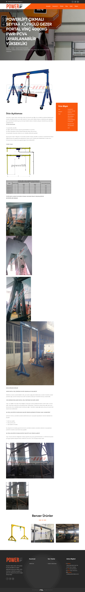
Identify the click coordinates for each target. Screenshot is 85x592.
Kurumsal (55, 6)
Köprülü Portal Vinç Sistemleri (22, 48)
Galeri (71, 6)
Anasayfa (48, 6)
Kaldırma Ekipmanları (52, 563)
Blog (67, 6)
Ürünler (61, 6)
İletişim (76, 6)
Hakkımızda (31, 563)
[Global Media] (41, 590)
